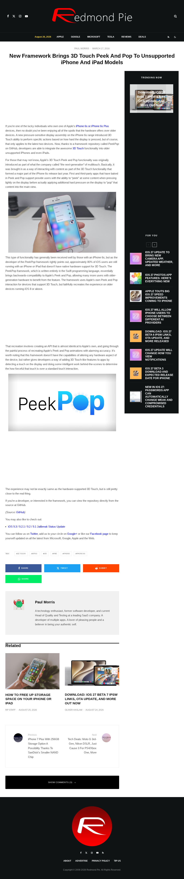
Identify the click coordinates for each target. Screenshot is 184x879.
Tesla (110, 37)
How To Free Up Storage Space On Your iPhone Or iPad (28, 699)
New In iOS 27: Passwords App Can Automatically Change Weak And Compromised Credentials (158, 396)
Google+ (72, 533)
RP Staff (10, 710)
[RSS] (168, 37)
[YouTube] (26, 16)
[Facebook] (8, 16)
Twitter (34, 533)
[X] (14, 16)
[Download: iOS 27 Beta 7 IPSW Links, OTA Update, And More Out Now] (151, 98)
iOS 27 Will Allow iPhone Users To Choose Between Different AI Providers (158, 316)
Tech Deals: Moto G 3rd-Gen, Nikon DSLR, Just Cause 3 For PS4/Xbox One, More (82, 744)
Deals (142, 37)
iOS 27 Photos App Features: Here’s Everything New (158, 278)
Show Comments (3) (60, 782)
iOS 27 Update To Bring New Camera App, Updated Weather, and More (159, 259)
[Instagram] (20, 16)
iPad (55, 553)
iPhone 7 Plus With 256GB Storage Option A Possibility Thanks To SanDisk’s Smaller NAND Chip (43, 746)
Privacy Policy (101, 861)
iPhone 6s (81, 553)
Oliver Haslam (73, 710)
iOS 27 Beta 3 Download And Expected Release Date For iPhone (159, 373)
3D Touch (78, 148)
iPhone (67, 553)
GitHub (20, 512)
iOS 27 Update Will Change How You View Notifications (158, 354)
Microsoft (93, 37)
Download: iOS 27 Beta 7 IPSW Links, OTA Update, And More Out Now (91, 699)
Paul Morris (81, 48)
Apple (60, 37)
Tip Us (117, 861)
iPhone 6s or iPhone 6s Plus (92, 126)
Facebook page (99, 533)
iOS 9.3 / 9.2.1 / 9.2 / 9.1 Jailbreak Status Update (36, 526)
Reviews (126, 37)
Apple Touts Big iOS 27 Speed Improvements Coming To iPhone (158, 296)
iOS (45, 553)
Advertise (81, 861)
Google (75, 37)
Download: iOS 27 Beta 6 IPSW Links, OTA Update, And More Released (158, 336)
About (67, 861)
